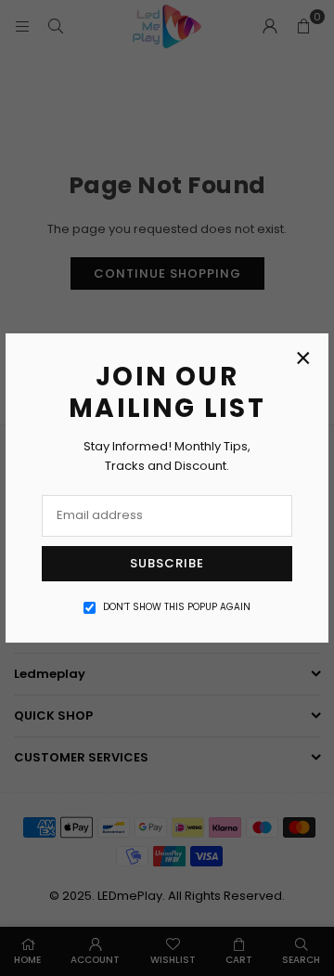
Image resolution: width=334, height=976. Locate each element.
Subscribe (167, 563)
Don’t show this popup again (176, 607)
